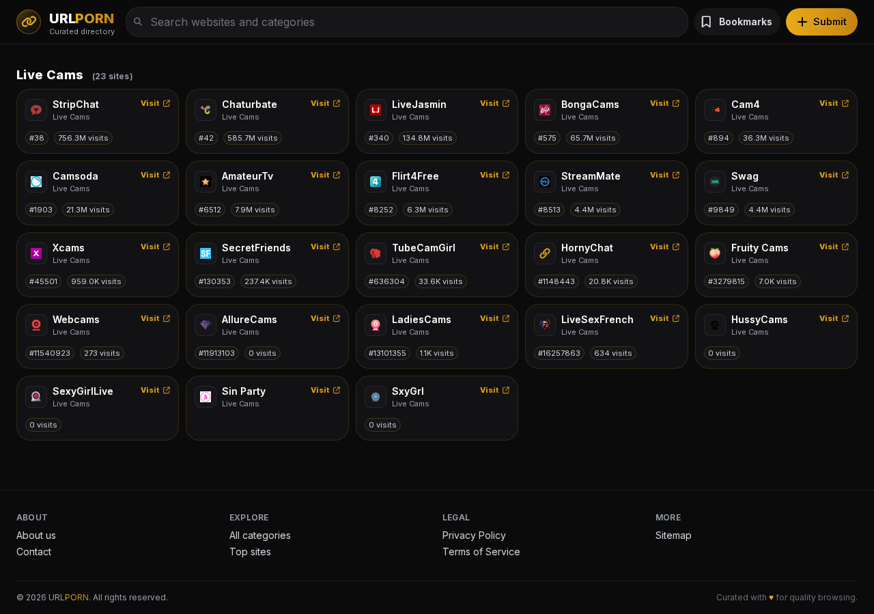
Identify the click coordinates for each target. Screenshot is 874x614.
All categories (260, 535)
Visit (150, 103)
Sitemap (674, 535)
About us (36, 535)
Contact (33, 551)
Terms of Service (481, 551)
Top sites (250, 551)
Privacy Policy (474, 535)
